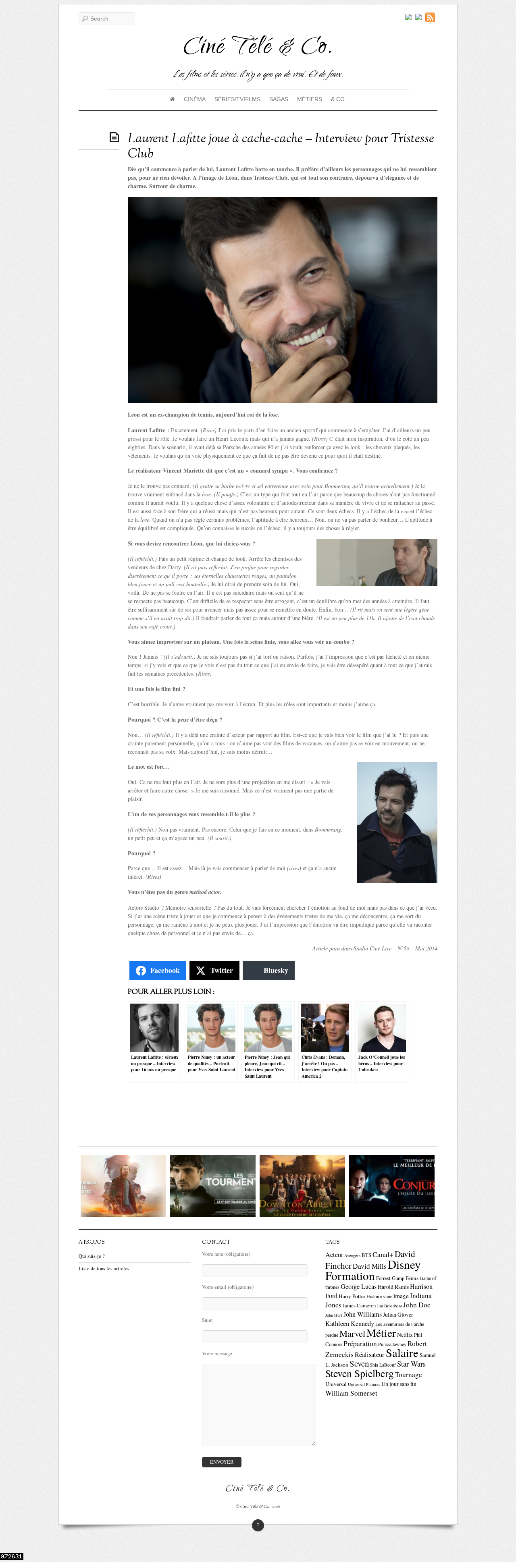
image (401, 1296)
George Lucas (359, 1286)
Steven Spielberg (359, 1373)
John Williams (362, 1314)
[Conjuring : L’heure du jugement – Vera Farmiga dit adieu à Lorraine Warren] (386, 1215)
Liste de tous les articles (104, 1268)
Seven (359, 1363)
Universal (336, 1384)
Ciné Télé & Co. (255, 1507)
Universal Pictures (364, 1384)
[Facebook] (418, 17)
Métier (381, 1332)
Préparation (360, 1343)
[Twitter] (408, 17)
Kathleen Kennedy (349, 1323)
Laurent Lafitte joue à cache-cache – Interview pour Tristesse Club (281, 147)
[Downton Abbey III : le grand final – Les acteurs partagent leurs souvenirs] (296, 1215)
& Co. (338, 99)
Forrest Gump (390, 1278)
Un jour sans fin (398, 1384)
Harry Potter (352, 1296)
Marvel (352, 1333)
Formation (350, 1275)
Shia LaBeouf (383, 1365)
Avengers (352, 1255)
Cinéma (195, 99)
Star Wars (411, 1364)
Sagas (278, 99)
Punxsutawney (392, 1344)
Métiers (309, 99)
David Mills (370, 1266)
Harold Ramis (393, 1286)
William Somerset (351, 1393)
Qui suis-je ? (92, 1256)
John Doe (417, 1304)
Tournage (408, 1374)
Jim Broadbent (389, 1306)
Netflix (405, 1334)
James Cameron (359, 1305)
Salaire (402, 1352)
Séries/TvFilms (237, 99)
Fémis (412, 1278)
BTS (366, 1255)
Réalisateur (370, 1354)
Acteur (334, 1254)
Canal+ (382, 1254)
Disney (404, 1264)
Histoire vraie (379, 1296)
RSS (431, 17)
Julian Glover (398, 1314)
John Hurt (333, 1315)
